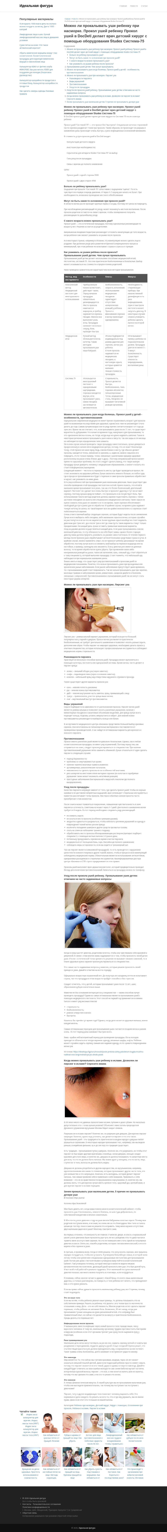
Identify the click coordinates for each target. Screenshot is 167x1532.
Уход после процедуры (79, 87)
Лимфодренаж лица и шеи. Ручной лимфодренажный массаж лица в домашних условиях (39, 37)
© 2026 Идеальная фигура (34, 1498)
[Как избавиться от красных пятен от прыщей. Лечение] (51, 1432)
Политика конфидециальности (36, 1507)
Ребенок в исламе (80, 1408)
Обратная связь (29, 1513)
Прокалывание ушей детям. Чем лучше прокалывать (90, 66)
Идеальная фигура (36, 5)
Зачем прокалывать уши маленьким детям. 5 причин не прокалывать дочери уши (103, 102)
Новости (134, 6)
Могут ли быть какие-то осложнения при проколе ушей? (94, 58)
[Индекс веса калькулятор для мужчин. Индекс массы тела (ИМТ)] (30, 1423)
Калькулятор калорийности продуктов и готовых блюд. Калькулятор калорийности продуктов (39, 83)
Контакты (26, 1504)
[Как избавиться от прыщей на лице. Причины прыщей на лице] (72, 1466)
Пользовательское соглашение (47, 1504)
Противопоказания (78, 84)
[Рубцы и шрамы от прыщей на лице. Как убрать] (72, 1432)
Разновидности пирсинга (80, 78)
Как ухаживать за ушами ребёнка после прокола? (91, 64)
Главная (123, 6)
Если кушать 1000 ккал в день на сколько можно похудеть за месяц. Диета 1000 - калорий (38, 26)
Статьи (144, 6)
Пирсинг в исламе (97, 1408)
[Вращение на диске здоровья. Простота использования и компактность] (30, 1466)
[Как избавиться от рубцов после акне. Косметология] (135, 1432)
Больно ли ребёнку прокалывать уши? (86, 55)
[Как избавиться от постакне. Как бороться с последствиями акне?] (114, 1466)
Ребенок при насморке (84, 1405)
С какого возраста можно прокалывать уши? (89, 61)
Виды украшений (76, 81)
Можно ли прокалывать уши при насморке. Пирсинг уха (91, 75)
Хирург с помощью (118, 1405)
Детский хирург (102, 1405)
